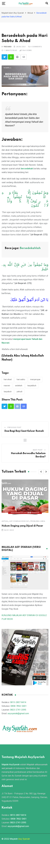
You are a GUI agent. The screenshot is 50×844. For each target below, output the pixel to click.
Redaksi (8, 47)
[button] (41, 471)
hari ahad (8, 379)
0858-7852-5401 (19, 706)
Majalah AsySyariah (11, 764)
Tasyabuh (8, 391)
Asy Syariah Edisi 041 (19, 521)
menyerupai (35, 379)
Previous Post (14, 427)
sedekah (18, 385)
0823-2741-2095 (18, 709)
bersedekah (27, 168)
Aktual (5, 521)
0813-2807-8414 (18, 702)
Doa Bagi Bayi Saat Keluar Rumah (24, 431)
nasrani (7, 385)
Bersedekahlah (30, 248)
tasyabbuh (31, 385)
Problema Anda (37, 521)
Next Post (38, 450)
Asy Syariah (24, 838)
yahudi (19, 391)
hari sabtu (21, 379)
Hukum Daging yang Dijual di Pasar (22, 526)
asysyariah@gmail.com (18, 713)
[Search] (47, 3)
